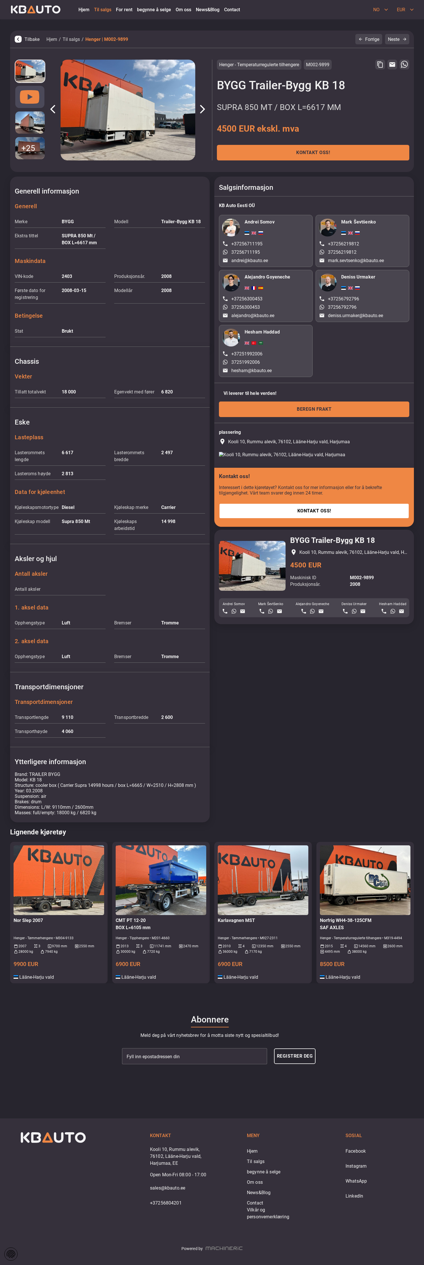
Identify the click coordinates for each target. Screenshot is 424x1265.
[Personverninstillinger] (11, 1254)
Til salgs (71, 39)
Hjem (51, 39)
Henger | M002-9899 (106, 39)
